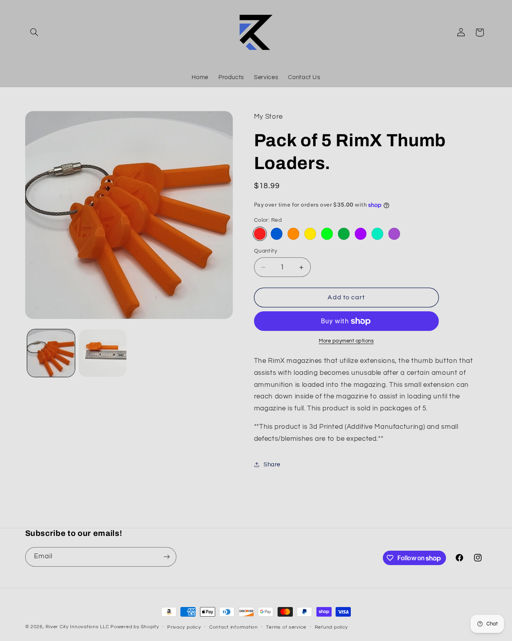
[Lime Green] (327, 233)
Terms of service (286, 627)
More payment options (346, 341)
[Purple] (394, 233)
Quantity (265, 251)
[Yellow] (310, 233)
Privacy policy (184, 627)
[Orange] (293, 233)
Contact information (233, 627)
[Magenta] (360, 233)
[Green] (344, 233)
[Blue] (276, 233)
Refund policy (331, 627)
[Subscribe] (166, 557)
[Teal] (377, 233)
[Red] (260, 233)
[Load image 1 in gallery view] (51, 353)
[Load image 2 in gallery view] (102, 353)
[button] (34, 32)
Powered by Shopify (134, 627)
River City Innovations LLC (77, 627)
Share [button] (272, 465)
